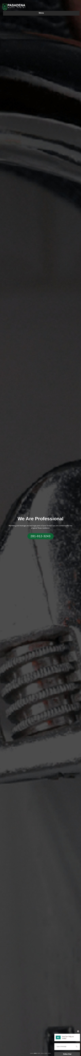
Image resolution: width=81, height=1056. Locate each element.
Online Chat (67, 1054)
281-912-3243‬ (40, 537)
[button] (4, 528)
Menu (41, 13)
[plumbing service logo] (13, 7)
